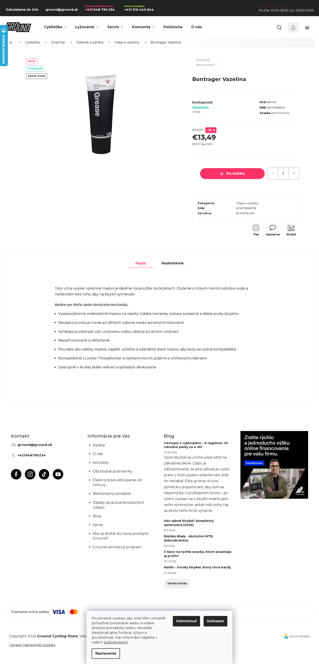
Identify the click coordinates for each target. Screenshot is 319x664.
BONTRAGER (280, 113)
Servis (98, 525)
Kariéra (99, 445)
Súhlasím (215, 621)
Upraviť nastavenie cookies (32, 645)
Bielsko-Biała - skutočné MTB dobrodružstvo (188, 538)
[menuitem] (55, 27)
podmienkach (116, 642)
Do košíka (235, 173)
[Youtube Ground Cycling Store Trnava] (58, 474)
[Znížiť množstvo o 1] (273, 173)
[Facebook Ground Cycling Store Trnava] (16, 474)
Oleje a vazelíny (247, 203)
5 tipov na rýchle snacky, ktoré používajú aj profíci (198, 554)
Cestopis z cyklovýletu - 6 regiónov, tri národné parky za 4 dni (196, 445)
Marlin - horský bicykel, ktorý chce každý (197, 567)
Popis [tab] (140, 263)
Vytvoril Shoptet (299, 636)
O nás (98, 454)
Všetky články (177, 583)
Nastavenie (105, 653)
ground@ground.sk (34, 445)
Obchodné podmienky (112, 471)
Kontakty (101, 462)
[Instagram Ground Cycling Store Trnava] (30, 474)
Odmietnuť (186, 621)
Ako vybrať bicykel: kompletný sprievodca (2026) (189, 523)
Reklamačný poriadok (112, 494)
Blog (97, 516)
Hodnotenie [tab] (172, 263)
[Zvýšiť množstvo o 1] (293, 173)
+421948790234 (31, 455)
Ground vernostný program (117, 547)
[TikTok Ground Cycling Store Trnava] (44, 474)
